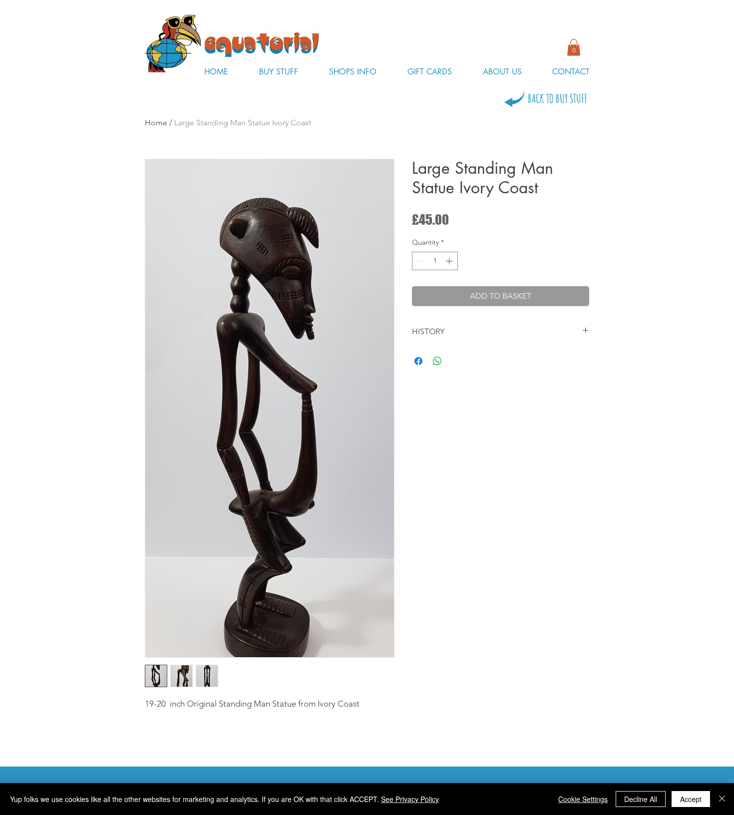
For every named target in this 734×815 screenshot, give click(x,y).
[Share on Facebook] (418, 361)
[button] (574, 47)
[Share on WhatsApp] (437, 361)
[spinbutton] (435, 261)
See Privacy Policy (410, 799)
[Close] (722, 799)
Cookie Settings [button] (583, 799)
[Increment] (450, 261)
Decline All (640, 799)
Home (156, 122)
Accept (691, 799)
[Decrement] (419, 261)
